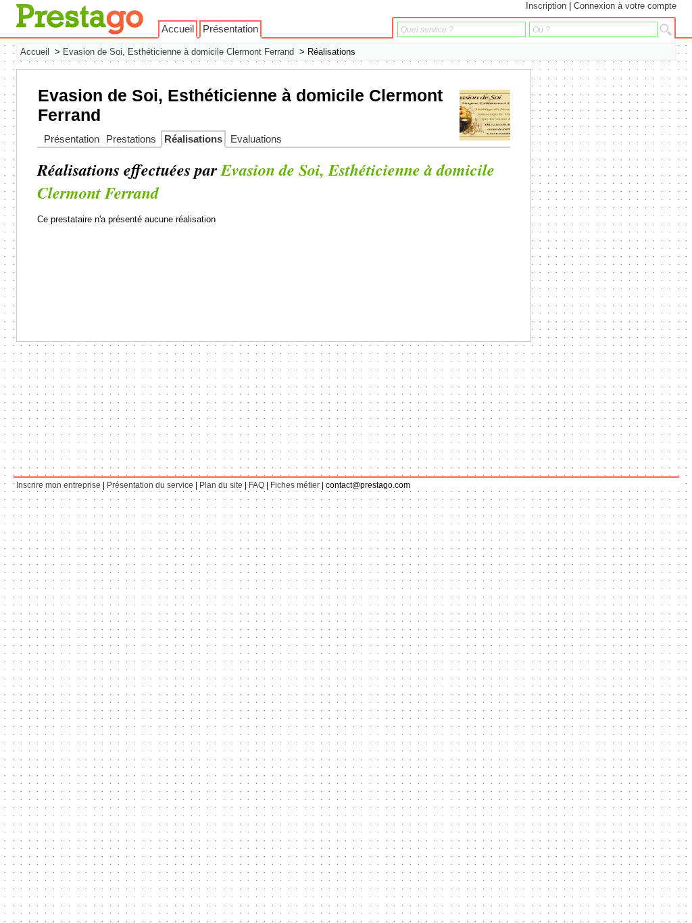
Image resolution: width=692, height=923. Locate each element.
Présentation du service (150, 485)
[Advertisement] (622, 271)
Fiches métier (295, 485)
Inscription (546, 6)
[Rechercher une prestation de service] (666, 30)
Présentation (230, 29)
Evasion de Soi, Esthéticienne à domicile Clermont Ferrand (178, 52)
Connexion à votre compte (625, 6)
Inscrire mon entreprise (58, 485)
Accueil (178, 29)
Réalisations (193, 139)
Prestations (131, 139)
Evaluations (256, 139)
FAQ (256, 485)
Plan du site (221, 485)
